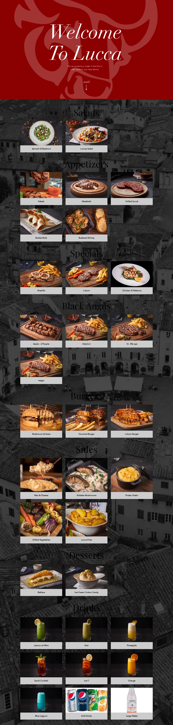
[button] (41, 136)
